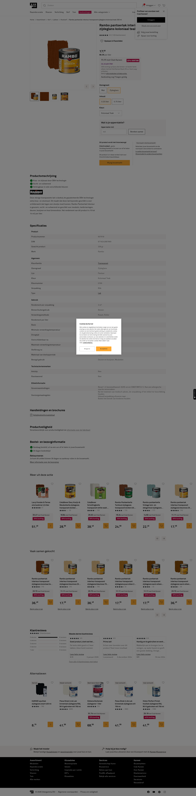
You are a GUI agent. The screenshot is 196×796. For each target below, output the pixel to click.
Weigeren (87, 348)
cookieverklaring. (88, 342)
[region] (98, 336)
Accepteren (104, 348)
